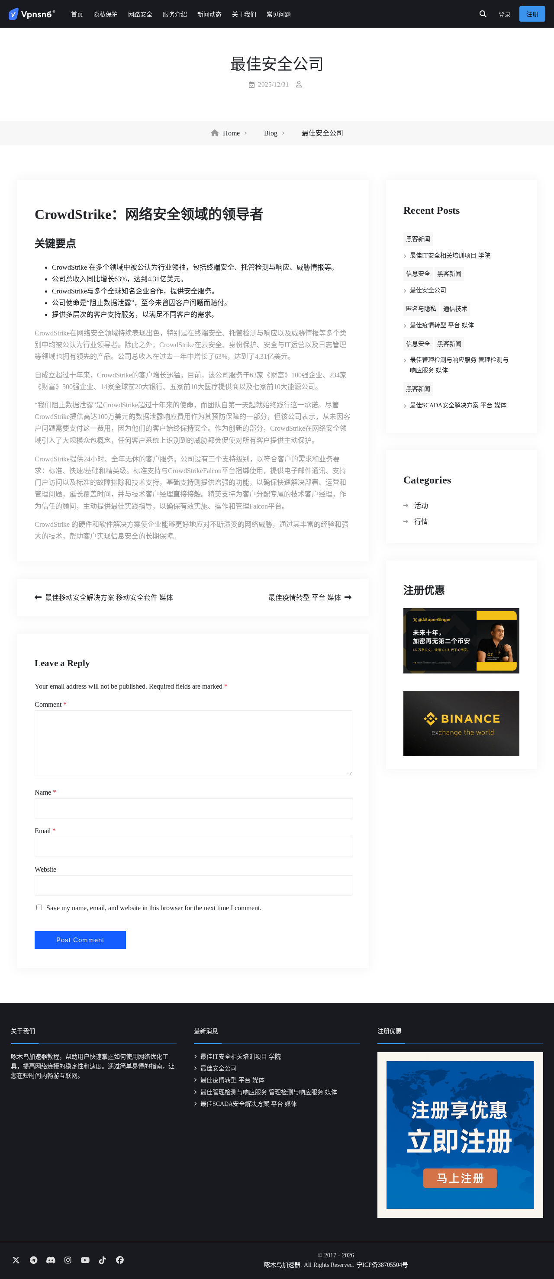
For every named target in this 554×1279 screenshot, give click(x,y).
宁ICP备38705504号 (382, 1265)
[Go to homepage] (32, 14)
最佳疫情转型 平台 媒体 (304, 597)
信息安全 (418, 274)
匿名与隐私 (421, 309)
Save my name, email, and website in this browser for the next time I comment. (153, 908)
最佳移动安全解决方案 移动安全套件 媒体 (109, 597)
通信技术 (455, 309)
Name (45, 792)
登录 (505, 14)
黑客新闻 (418, 239)
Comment (51, 704)
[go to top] (530, 1247)
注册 (532, 14)
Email (45, 830)
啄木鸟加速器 (282, 1265)
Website (45, 869)
